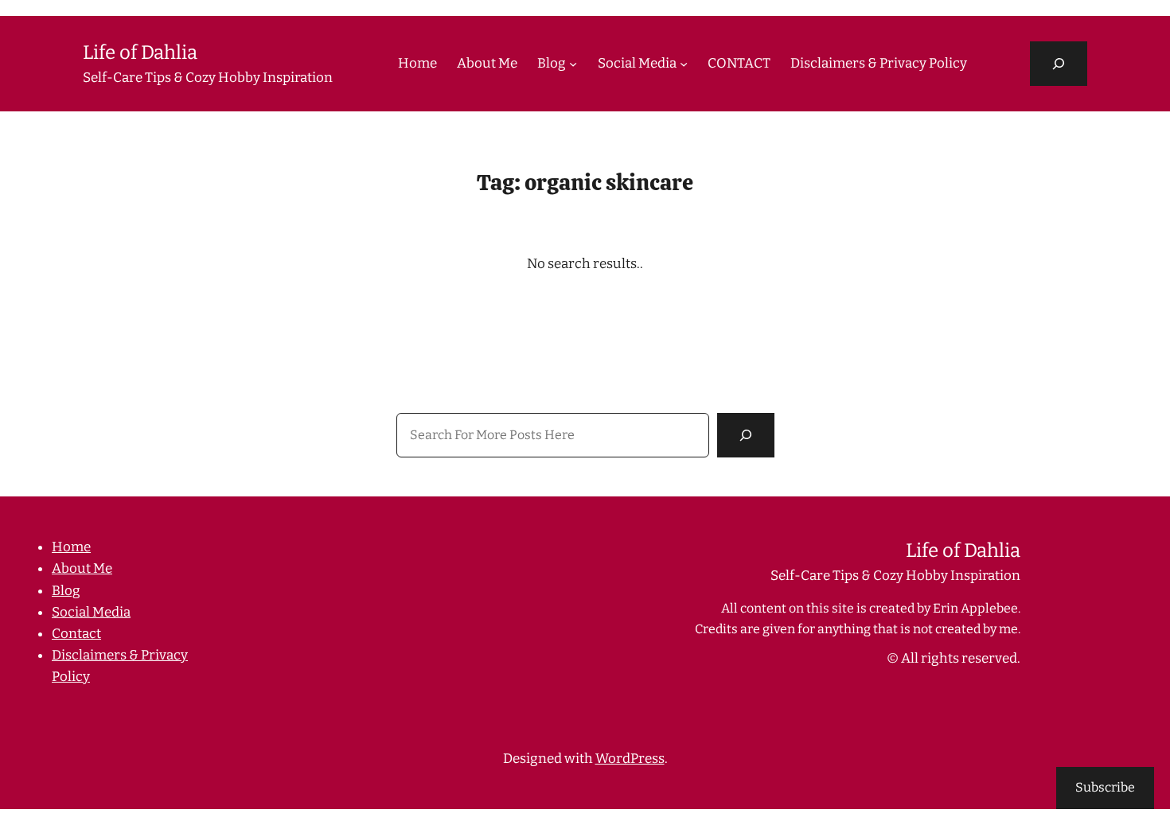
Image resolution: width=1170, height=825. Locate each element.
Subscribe (1105, 787)
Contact (76, 633)
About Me (82, 568)
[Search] (745, 435)
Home (71, 547)
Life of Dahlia (140, 52)
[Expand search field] (1058, 63)
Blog (66, 590)
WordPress (630, 758)
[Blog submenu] (573, 64)
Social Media (91, 612)
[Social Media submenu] (684, 64)
